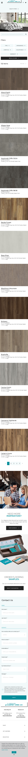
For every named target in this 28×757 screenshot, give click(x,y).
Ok (14, 752)
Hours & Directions (7, 715)
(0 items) (25, 2)
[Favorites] (23, 2)
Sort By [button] (22, 63)
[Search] (26, 34)
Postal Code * (5, 657)
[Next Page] (22, 463)
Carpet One (3, 14)
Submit (14, 697)
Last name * (4, 618)
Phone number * (5, 639)
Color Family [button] (20, 49)
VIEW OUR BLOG (13, 528)
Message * (4, 673)
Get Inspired (6, 731)
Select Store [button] (13, 8)
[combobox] (13, 34)
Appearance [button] (20, 45)
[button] (21, 2)
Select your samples (12, 588)
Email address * (5, 648)
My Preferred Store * (6, 665)
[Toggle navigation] (2, 2)
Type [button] (6, 45)
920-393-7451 (7, 714)
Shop (4, 725)
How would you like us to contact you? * (11, 631)
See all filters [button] (13, 58)
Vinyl (15, 14)
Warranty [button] (13, 54)
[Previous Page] (5, 463)
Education (6, 737)
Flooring (10, 14)
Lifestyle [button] (6, 49)
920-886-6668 (21, 715)
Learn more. (5, 749)
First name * (4, 609)
